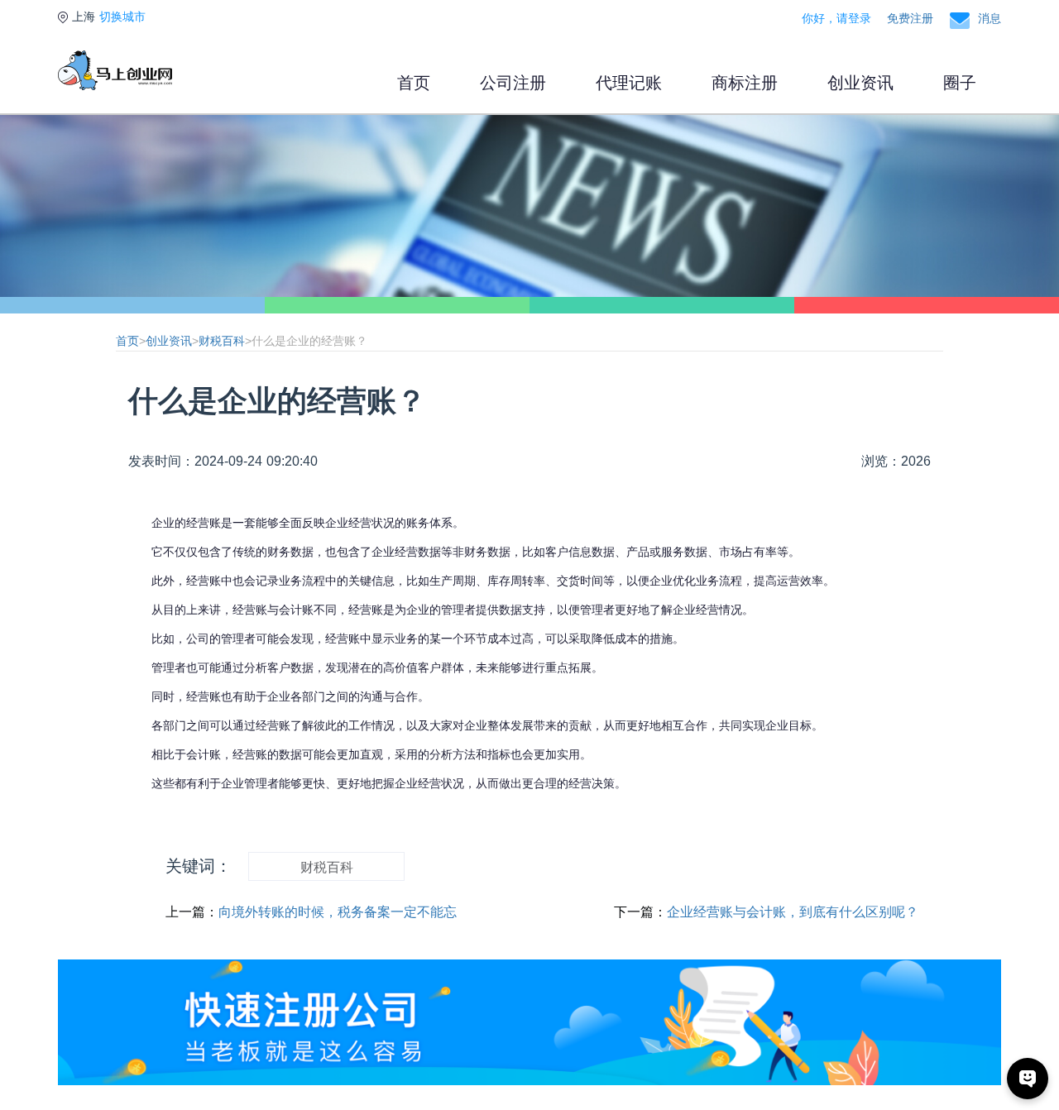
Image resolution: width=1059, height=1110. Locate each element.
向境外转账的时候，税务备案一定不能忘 (337, 912)
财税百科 (222, 340)
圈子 (959, 83)
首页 (413, 83)
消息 (989, 18)
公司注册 (513, 83)
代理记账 (629, 83)
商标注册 (745, 83)
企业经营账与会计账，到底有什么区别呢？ (792, 912)
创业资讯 (860, 83)
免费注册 (910, 18)
